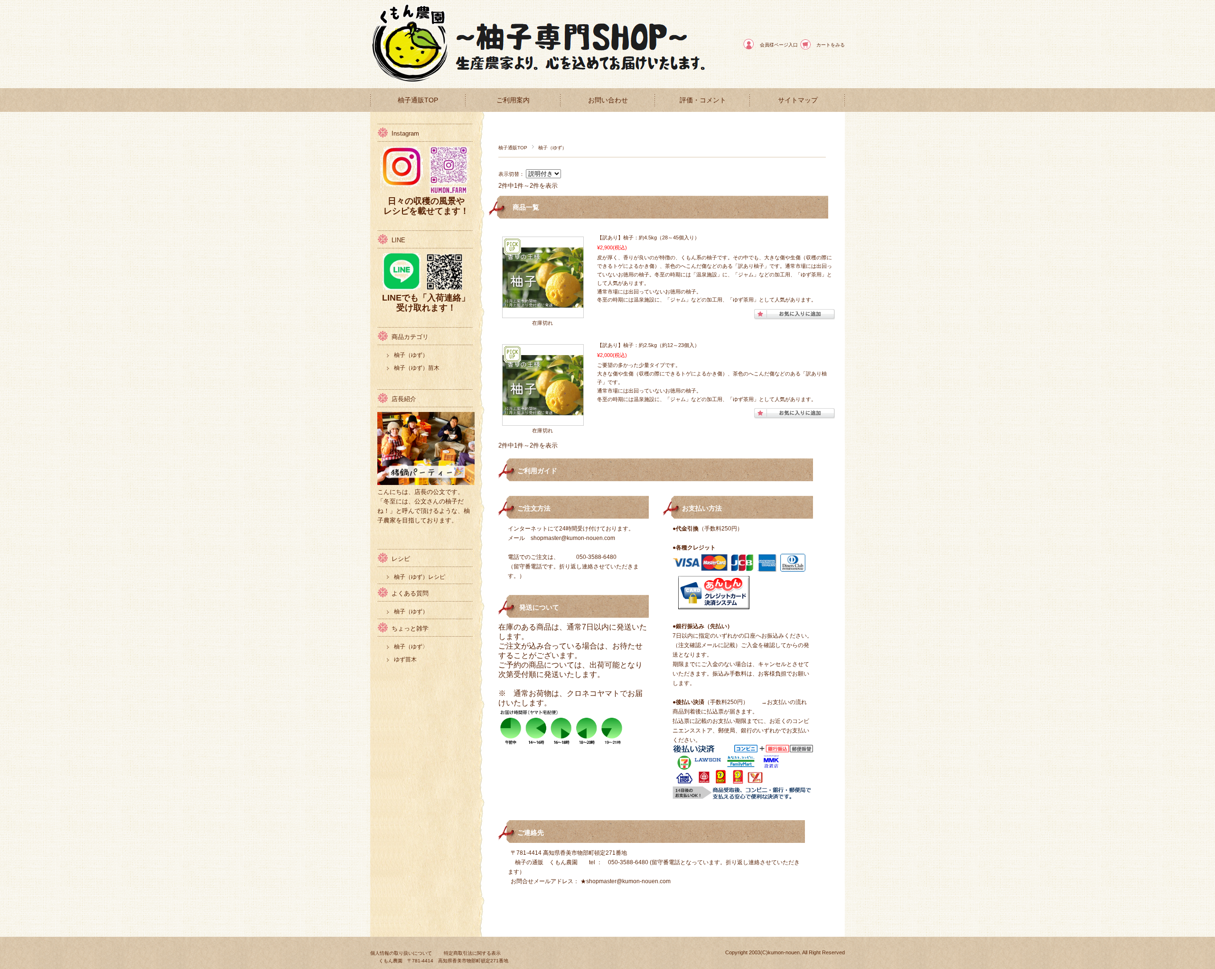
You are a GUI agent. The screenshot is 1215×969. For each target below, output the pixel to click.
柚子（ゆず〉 (411, 646)
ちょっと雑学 (410, 628)
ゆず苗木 (405, 659)
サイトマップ (798, 100)
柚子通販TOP (418, 100)
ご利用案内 (513, 100)
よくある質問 (410, 593)
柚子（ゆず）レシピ (419, 577)
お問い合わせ (608, 100)
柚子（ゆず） (411, 355)
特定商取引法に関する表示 (472, 953)
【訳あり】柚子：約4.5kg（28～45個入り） (648, 237)
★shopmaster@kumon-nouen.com (625, 881)
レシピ (401, 558)
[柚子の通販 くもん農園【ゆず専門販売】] (413, 81)
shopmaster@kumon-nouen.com (573, 538)
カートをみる (830, 44)
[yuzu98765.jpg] (543, 303)
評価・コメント (703, 100)
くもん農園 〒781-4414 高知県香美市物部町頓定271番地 (443, 960)
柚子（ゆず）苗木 (416, 368)
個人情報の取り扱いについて (401, 953)
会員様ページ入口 (779, 44)
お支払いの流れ (787, 702)
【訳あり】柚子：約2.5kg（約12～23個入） (648, 345)
